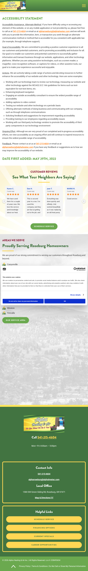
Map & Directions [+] (44, 497)
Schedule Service (44, 226)
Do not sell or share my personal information (23, 301)
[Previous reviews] (4, 201)
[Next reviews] (84, 201)
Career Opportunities (44, 545)
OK (65, 301)
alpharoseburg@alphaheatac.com (54, 31)
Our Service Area (15, 320)
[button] (84, 5)
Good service (72, 199)
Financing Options (44, 528)
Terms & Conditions (40, 566)
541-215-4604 (19, 31)
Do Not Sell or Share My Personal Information (67, 566)
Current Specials (44, 536)
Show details (75, 295)
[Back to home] (13, 5)
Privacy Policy (24, 566)
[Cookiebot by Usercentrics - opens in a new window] (75, 269)
